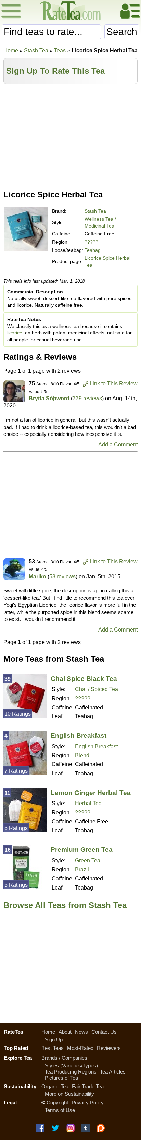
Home (10, 50)
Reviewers (109, 1048)
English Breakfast (78, 735)
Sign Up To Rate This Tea (55, 70)
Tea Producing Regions (71, 1072)
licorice (14, 332)
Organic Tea (54, 1086)
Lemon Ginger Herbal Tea (91, 792)
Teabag (93, 250)
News (81, 1032)
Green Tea (87, 860)
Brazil (82, 869)
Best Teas (52, 1048)
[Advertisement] (70, 135)
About (65, 1032)
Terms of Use (60, 1110)
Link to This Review (114, 384)
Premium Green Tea (82, 849)
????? (91, 242)
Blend (82, 755)
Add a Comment (118, 445)
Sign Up (54, 1039)
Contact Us (104, 1032)
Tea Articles (113, 1072)
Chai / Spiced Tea (96, 689)
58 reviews (62, 576)
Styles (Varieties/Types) (71, 1065)
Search (121, 31)
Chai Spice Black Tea (84, 678)
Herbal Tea (88, 803)
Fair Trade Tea (88, 1086)
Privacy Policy (88, 1102)
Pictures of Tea (61, 1078)
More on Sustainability (69, 1094)
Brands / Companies (64, 1058)
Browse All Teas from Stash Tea (65, 905)
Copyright (57, 1102)
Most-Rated (80, 1048)
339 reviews (87, 398)
